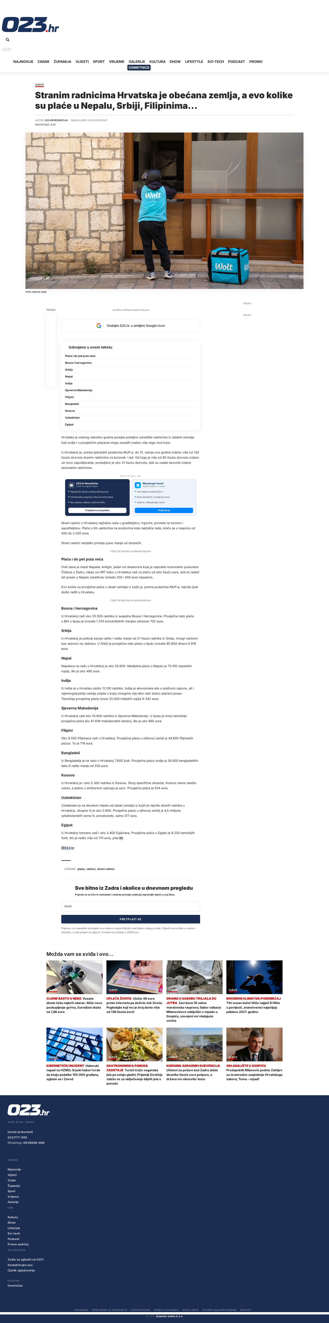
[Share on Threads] (51, 364)
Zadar (12, 1180)
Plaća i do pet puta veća (80, 355)
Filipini (69, 397)
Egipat (69, 424)
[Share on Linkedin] (51, 345)
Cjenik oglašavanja (21, 1270)
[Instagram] (16, 9)
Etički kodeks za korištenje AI (109, 1309)
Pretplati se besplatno (97, 510)
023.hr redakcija (56, 120)
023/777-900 (17, 1137)
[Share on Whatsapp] (51, 336)
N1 (121, 838)
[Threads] (40, 9)
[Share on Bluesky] (51, 373)
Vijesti (39, 85)
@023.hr (67, 848)
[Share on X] (51, 327)
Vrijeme (13, 1196)
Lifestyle (14, 1228)
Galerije (13, 1202)
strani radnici (105, 869)
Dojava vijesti (190, 1309)
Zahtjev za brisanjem (166, 1309)
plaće (81, 869)
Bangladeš (72, 403)
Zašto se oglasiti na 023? (26, 1259)
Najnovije (14, 1169)
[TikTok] (22, 9)
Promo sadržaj (18, 1244)
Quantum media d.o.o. (169, 1316)
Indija (68, 383)
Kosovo (70, 410)
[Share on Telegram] (51, 354)
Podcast (13, 1239)
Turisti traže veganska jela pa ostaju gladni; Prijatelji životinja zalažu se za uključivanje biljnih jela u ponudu (134, 1076)
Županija (14, 1186)
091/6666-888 (34, 1143)
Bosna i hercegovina (78, 362)
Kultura (13, 1217)
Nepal (69, 376)
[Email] (51, 382)
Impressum (81, 1309)
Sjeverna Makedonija (78, 390)
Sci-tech (14, 1233)
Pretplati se (130, 919)
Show (12, 1222)
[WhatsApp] (34, 9)
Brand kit (245, 1309)
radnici (90, 869)
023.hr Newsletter (87, 483)
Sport (12, 1191)
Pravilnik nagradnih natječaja (219, 1309)
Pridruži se (164, 510)
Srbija (69, 369)
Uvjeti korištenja (140, 1309)
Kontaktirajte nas (20, 1265)
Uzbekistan (72, 417)
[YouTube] (10, 9)
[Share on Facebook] (51, 318)
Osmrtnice (15, 1285)
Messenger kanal (153, 483)
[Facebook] (4, 9)
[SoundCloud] (28, 9)
